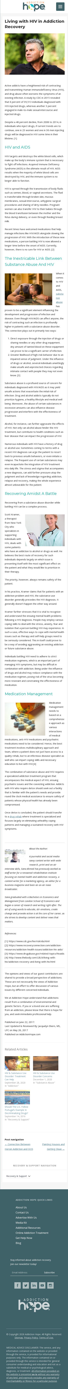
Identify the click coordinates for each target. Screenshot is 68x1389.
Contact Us (22, 1212)
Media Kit (21, 1222)
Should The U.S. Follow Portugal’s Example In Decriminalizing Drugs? (16, 1110)
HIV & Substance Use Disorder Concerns (44, 1075)
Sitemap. (19, 1337)
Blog (18, 1243)
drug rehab (16, 816)
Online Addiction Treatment (32, 1233)
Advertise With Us (26, 1217)
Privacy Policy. (31, 1337)
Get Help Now (24, 1238)
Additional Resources (28, 1227)
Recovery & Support (16, 1176)
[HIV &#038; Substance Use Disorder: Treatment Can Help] (17, 1063)
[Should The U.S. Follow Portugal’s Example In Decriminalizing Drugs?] (17, 1097)
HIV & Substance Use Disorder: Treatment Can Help (15, 1076)
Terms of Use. (46, 1337)
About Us (21, 1207)
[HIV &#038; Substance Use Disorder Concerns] (45, 1063)
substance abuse (59, 297)
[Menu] (60, 6)
